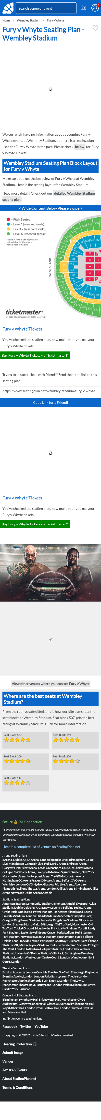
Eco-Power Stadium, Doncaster (47, 912)
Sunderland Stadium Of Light (80, 945)
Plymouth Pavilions (14, 888)
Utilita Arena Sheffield (38, 893)
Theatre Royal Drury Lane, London (40, 985)
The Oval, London (13, 949)
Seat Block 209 (13, 756)
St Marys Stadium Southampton (54, 936)
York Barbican (21, 989)
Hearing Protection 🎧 (19, 1044)
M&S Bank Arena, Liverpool (31, 872)
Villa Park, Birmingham (66, 953)
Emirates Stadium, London (19, 916)
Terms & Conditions (17, 1087)
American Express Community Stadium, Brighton (33, 903)
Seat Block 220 (62, 756)
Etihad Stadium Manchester (54, 916)
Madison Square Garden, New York (71, 872)
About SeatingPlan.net (19, 1078)
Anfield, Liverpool (76, 903)
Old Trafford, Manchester (71, 924)
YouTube (41, 1026)
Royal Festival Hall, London (53, 1008)
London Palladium (45, 976)
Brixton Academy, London (19, 972)
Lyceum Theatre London (73, 976)
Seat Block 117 (13, 778)
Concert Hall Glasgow (44, 1004)
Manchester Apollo (14, 980)
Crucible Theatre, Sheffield (53, 972)
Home (6, 20)
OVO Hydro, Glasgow (40, 884)
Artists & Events (14, 1070)
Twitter (25, 1026)
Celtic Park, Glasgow (37, 907)
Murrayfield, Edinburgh (39, 924)
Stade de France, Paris (33, 941)
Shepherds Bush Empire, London (48, 980)
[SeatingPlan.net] (8, 8)
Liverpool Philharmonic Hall (76, 1004)
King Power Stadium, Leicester (33, 920)
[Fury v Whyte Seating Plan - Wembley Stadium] (95, 30)
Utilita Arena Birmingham (73, 888)
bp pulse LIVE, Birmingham (67, 860)
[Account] (95, 8)
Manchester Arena (14, 876)
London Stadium (13, 924)
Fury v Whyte (55, 20)
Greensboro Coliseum (60, 868)
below (79, 147)
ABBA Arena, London (36, 860)
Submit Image (12, 1052)
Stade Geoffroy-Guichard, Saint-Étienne (72, 941)
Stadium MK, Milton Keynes (20, 945)
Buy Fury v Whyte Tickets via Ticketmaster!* (35, 355)
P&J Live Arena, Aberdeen (71, 884)
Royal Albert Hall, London (18, 1008)
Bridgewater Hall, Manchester (58, 999)
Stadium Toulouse (49, 945)
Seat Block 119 (62, 735)
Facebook (9, 1026)
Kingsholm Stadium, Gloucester (73, 920)
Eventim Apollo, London (17, 976)
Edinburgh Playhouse (84, 972)
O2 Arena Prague (29, 880)
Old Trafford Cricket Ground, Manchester (47, 926)
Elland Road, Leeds (80, 912)
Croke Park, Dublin (14, 912)
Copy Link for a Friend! (50, 402)
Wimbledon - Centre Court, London (47, 957)
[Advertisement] (50, 89)
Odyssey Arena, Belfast (55, 880)
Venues (7, 1061)
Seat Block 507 (13, 735)
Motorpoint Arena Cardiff (43, 876)
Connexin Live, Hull (37, 863)
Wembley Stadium (28, 20)
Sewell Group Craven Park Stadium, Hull (54, 932)
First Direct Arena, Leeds (29, 868)
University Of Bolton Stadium (32, 953)
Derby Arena (58, 863)
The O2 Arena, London (42, 888)
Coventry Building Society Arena (70, 907)
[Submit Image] (83, 8)
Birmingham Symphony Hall (20, 999)
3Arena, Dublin (12, 860)
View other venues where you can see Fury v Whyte (50, 683)
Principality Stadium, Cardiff (69, 928)
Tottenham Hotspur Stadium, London (49, 949)
